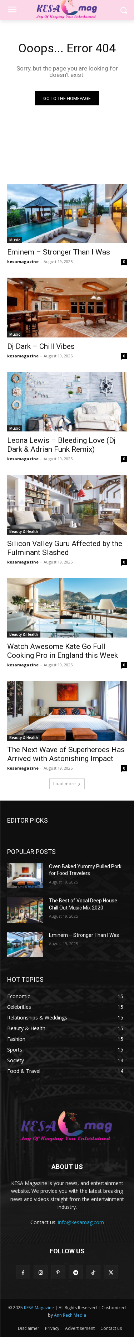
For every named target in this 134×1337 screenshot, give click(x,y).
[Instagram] (41, 1272)
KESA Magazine (39, 1308)
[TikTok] (93, 1272)
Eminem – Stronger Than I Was (58, 252)
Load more (64, 784)
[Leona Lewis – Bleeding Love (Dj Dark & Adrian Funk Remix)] (67, 402)
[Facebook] (23, 1272)
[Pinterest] (58, 1272)
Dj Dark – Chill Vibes (41, 346)
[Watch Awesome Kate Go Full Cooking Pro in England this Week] (67, 608)
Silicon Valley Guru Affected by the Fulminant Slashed (64, 548)
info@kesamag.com (81, 1222)
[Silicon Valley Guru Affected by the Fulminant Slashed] (67, 505)
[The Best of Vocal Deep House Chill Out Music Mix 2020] (25, 909)
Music (14, 239)
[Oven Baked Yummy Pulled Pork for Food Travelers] (25, 875)
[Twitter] (111, 1272)
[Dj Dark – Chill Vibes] (67, 307)
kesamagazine (23, 261)
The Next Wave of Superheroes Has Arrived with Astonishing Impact (66, 754)
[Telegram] (76, 1272)
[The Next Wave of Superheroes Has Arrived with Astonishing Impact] (67, 711)
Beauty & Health (23, 531)
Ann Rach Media (70, 1315)
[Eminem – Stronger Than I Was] (67, 213)
